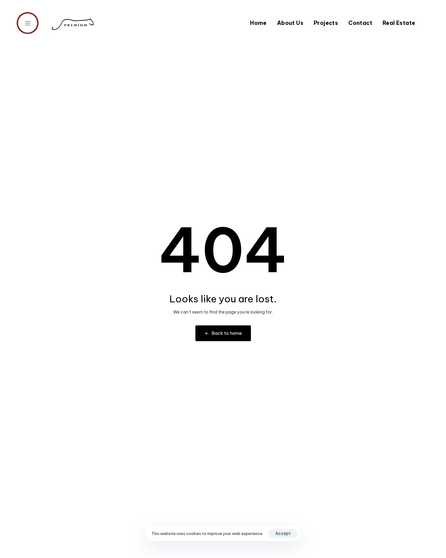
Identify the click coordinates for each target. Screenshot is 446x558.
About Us (290, 22)
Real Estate (399, 22)
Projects (326, 22)
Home (258, 22)
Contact (360, 22)
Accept (283, 533)
